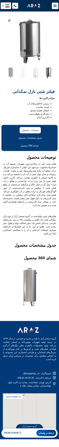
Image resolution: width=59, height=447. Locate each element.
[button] (9, 20)
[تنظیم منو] (55, 6)
